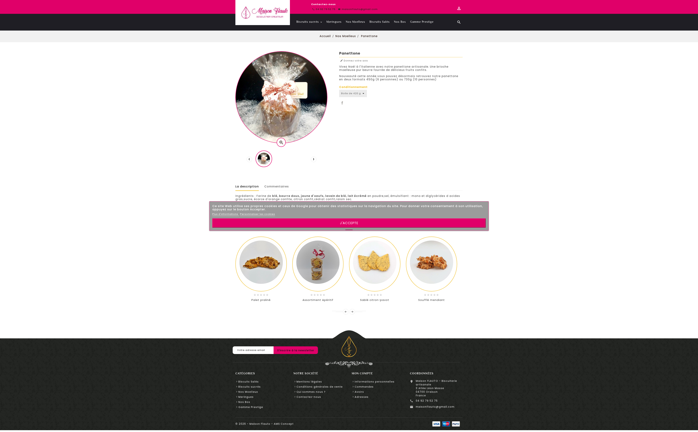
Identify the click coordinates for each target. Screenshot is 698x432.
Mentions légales (309, 381)
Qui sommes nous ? (311, 392)
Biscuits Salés (248, 381)
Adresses (361, 397)
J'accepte (349, 223)
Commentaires (276, 186)
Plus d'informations (225, 214)
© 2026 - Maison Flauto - (254, 424)
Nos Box (244, 402)
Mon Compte (362, 373)
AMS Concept (284, 424)
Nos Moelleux (248, 392)
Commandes (364, 387)
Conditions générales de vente (319, 387)
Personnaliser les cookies (257, 214)
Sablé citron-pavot (374, 300)
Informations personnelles (374, 381)
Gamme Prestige (250, 407)
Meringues (246, 397)
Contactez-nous (323, 4)
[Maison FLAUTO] (349, 346)
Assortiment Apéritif (317, 300)
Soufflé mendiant (431, 300)
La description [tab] (247, 186)
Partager (341, 102)
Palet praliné (261, 300)
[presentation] (249, 159)
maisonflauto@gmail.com (435, 407)
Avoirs (359, 392)
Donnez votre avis (354, 60)
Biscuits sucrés (249, 387)
